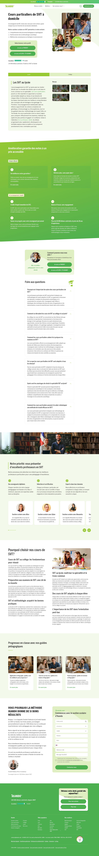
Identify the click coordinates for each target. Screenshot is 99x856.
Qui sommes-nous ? (58, 6)
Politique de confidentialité (37, 841)
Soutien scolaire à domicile (23, 847)
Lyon (39, 822)
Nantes (51, 822)
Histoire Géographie (81, 820)
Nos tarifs (25, 826)
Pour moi (73, 806)
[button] (39, 6)
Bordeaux (40, 829)
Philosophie (79, 827)
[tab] (28, 74)
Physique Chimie (68, 826)
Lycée (24, 824)
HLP (65, 829)
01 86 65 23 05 (25, 837)
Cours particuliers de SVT (49, 847)
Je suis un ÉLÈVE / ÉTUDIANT (22, 53)
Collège (24, 822)
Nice (39, 826)
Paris (39, 820)
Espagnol (79, 826)
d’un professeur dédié (25, 120)
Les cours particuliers (38, 91)
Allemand (79, 822)
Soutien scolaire (14, 820)
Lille (51, 820)
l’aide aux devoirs (67, 586)
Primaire (25, 820)
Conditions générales (25, 841)
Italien (78, 824)
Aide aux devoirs (14, 824)
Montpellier (52, 824)
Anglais (66, 824)
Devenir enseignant (15, 827)
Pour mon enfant (73, 801)
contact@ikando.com (16, 837)
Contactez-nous (88, 6)
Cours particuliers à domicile (36, 847)
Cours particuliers (15, 822)
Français (66, 822)
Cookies (46, 841)
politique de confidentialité (73, 760)
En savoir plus (14, 184)
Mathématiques (68, 820)
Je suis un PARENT (22, 48)
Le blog (56, 841)
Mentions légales (15, 841)
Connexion (51, 841)
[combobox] (56, 745)
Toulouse (40, 824)
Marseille (40, 827)
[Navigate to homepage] (23, 795)
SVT (77, 829)
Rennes (51, 827)
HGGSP (66, 827)
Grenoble (52, 826)
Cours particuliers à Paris (60, 847)
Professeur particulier (16, 826)
